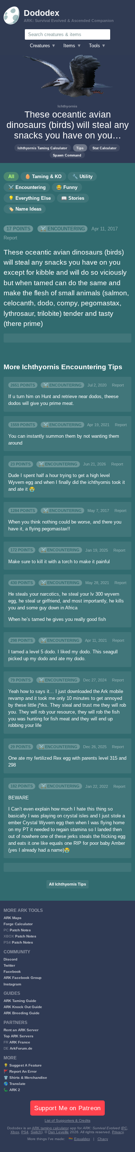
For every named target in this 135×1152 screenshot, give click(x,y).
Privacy (117, 1132)
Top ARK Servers (18, 1036)
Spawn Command (67, 155)
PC (124, 1128)
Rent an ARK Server (21, 1030)
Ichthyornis (67, 106)
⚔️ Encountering (62, 228)
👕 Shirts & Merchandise (25, 1078)
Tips (80, 148)
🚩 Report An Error (20, 1071)
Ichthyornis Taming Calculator (42, 148)
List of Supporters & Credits (67, 1120)
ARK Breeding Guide (22, 1013)
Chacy (103, 1139)
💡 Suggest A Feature (23, 1065)
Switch (36, 1132)
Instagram (12, 984)
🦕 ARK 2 (12, 1090)
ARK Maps (13, 918)
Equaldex (82, 1139)
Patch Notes (20, 930)
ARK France (19, 1042)
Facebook (12, 972)
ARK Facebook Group (22, 978)
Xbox (14, 1132)
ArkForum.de (21, 1048)
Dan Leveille (58, 1132)
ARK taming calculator (50, 1128)
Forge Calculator (18, 924)
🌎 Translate (15, 1084)
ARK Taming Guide (20, 1001)
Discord (10, 959)
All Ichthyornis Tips (67, 884)
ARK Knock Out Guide (23, 1007)
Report (10, 237)
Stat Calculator (105, 148)
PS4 (24, 1132)
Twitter (9, 965)
